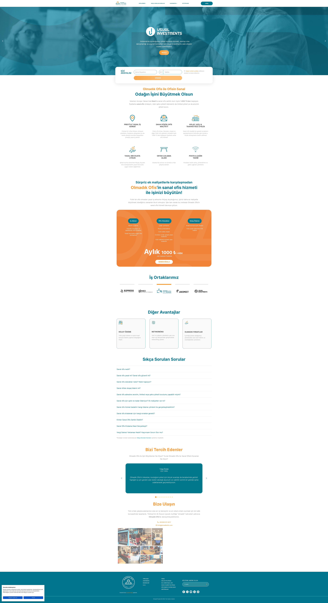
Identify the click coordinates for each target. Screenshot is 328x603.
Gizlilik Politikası (166, 580)
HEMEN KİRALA (165, 51)
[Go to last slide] (121, 478)
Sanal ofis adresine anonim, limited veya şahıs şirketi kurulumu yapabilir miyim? (148, 394)
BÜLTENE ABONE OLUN (190, 580)
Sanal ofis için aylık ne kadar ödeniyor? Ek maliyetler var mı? (141, 401)
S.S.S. (144, 585)
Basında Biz (146, 582)
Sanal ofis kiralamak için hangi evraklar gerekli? (136, 413)
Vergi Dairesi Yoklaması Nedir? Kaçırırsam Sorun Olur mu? (140, 432)
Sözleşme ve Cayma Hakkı (168, 587)
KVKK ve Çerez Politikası (168, 585)
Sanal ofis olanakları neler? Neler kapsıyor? (134, 382)
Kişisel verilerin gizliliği (192, 71)
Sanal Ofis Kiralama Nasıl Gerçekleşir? (132, 426)
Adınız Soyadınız (140, 72)
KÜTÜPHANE (185, 3)
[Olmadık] (128, 582)
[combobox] (161, 72)
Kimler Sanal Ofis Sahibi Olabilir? (130, 420)
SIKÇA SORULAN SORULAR (158, 3)
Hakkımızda (146, 580)
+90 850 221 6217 (165, 522)
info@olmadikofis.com (165, 525)
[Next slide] (325, 41)
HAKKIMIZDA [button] (173, 3)
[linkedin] (194, 592)
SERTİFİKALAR (164, 589)
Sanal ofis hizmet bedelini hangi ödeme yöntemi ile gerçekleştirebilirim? (146, 407)
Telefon (167, 72)
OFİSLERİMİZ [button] (142, 3)
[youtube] (191, 592)
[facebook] (183, 592)
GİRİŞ (206, 3)
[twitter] (187, 592)
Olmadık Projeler (129, 592)
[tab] (156, 497)
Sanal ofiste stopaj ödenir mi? (128, 388)
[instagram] (198, 592)
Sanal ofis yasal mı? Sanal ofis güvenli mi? (133, 376)
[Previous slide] (2, 41)
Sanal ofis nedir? (123, 369)
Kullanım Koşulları (167, 582)
